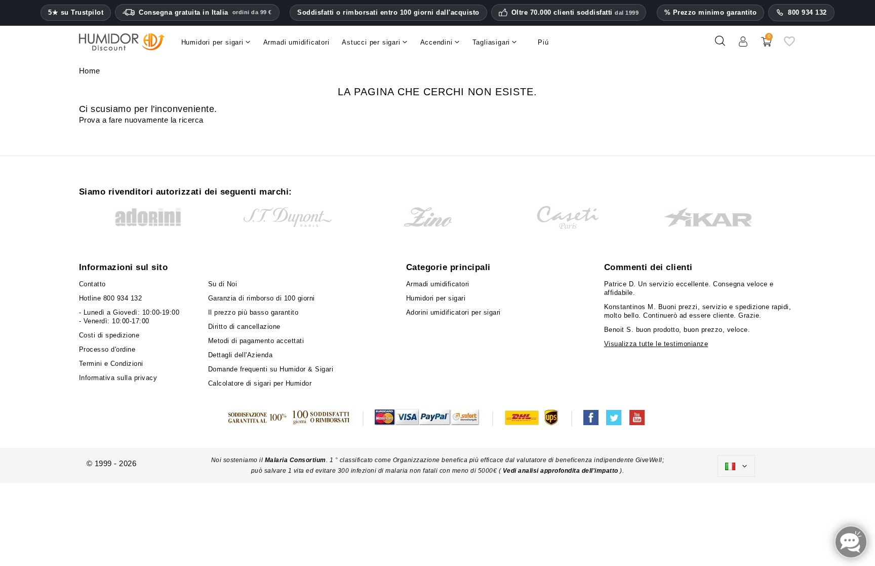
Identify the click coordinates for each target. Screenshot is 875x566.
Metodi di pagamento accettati (256, 341)
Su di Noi (222, 284)
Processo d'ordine (107, 349)
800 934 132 (807, 12)
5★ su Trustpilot (75, 12)
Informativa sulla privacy (118, 378)
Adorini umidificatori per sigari (453, 312)
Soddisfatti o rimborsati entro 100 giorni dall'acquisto (388, 12)
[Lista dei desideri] (789, 45)
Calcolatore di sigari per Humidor (260, 383)
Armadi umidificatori (437, 284)
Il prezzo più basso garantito (253, 312)
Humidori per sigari (436, 298)
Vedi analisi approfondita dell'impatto (560, 470)
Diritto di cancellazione (244, 326)
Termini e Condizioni (111, 363)
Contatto (92, 284)
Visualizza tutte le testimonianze (656, 344)
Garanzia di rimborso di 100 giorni (261, 298)
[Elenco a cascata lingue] (736, 466)
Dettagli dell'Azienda (240, 355)
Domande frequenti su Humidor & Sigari (271, 369)
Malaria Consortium (295, 460)
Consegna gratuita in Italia (205, 12)
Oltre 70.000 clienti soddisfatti (575, 12)
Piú (543, 42)
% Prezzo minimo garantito (710, 12)
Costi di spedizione (109, 335)
